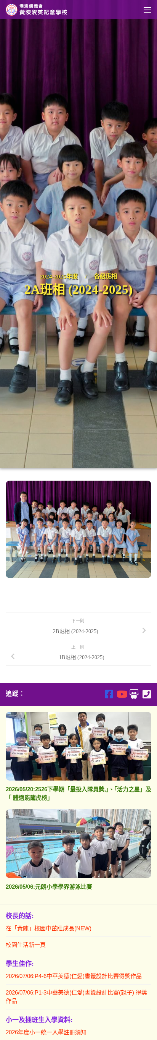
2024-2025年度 (59, 276)
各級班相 (105, 276)
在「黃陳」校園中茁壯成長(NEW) (48, 928)
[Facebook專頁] (109, 694)
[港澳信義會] (134, 694)
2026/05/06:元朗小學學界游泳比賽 (49, 886)
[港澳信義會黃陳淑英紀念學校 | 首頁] (48, 9)
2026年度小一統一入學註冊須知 (46, 1032)
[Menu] (147, 9)
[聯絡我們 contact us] (146, 694)
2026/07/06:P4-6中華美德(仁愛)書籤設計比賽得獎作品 (74, 976)
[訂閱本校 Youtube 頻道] (121, 694)
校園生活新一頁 (26, 944)
